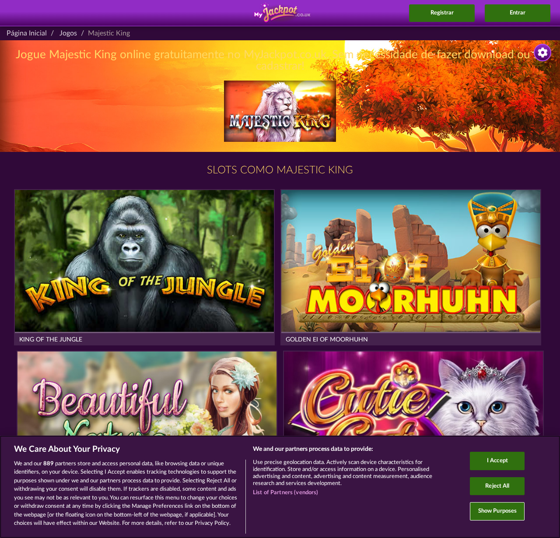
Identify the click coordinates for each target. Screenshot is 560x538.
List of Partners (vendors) (285, 493)
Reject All (497, 486)
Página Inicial (27, 33)
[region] (280, 487)
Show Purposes (497, 511)
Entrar (517, 13)
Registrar (442, 13)
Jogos (68, 33)
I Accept (497, 461)
